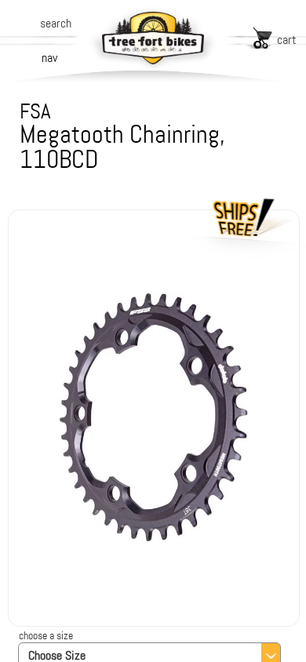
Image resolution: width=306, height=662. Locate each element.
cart (287, 39)
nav (49, 57)
